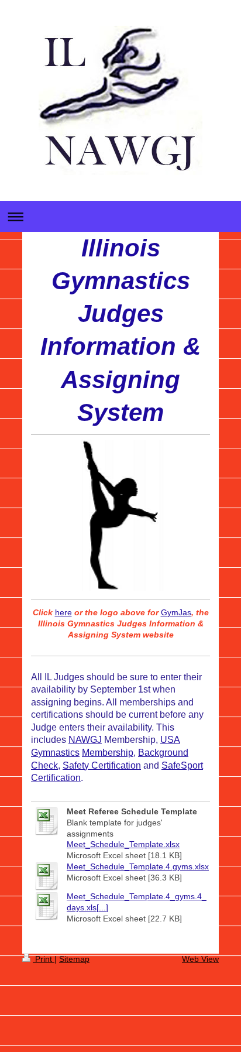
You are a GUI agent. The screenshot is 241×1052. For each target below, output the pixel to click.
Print (43, 959)
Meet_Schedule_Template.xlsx (123, 844)
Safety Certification (102, 765)
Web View (200, 959)
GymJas (176, 612)
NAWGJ (85, 740)
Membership (107, 753)
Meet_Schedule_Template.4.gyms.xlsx (138, 866)
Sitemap (74, 959)
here (63, 612)
